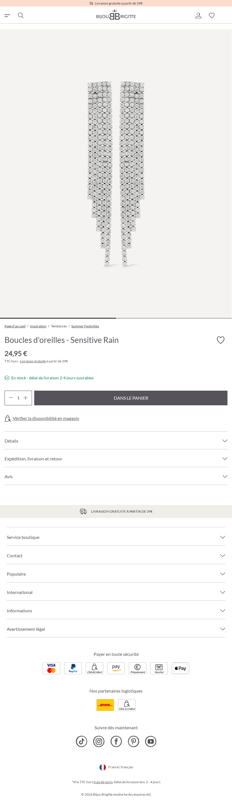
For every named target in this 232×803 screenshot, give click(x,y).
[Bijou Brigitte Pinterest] (133, 741)
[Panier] (225, 15)
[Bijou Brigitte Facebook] (116, 741)
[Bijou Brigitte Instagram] (99, 741)
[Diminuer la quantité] (11, 398)
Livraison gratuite (33, 361)
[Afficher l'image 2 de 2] (174, 318)
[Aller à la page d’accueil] (116, 14)
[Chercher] (20, 15)
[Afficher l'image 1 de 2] (58, 318)
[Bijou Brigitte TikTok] (81, 741)
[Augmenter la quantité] (25, 398)
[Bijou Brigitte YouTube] (150, 741)
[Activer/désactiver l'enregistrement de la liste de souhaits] (220, 340)
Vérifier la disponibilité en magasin (46, 418)
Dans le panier (131, 398)
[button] (198, 15)
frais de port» (103, 782)
